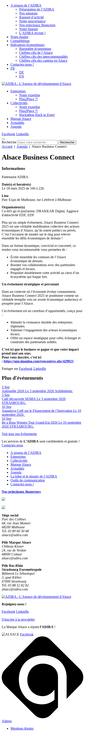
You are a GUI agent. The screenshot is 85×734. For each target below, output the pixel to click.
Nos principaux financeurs (37, 25)
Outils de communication (27, 480)
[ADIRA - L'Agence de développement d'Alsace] (36, 84)
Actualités (17, 123)
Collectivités (18, 103)
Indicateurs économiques (27, 45)
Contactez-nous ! (22, 64)
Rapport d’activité (31, 17)
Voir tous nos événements (19, 434)
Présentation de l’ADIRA (36, 9)
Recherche (9, 142)
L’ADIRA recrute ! (32, 33)
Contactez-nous (12, 445)
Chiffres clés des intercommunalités (43, 56)
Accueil (7, 146)
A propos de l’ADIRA (25, 5)
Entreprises (18, 91)
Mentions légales (22, 728)
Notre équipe (19, 37)
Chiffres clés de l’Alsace (36, 52)
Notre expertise (29, 95)
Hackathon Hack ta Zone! (37, 115)
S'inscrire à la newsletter (18, 619)
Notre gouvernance (32, 21)
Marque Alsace (20, 119)
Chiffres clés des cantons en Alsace (43, 60)
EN (21, 76)
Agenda (15, 126)
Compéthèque (20, 41)
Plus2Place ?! (28, 99)
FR (12, 68)
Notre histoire (28, 29)
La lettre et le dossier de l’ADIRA (33, 476)
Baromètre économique (35, 49)
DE (21, 72)
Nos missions (28, 13)
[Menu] (3, 139)
